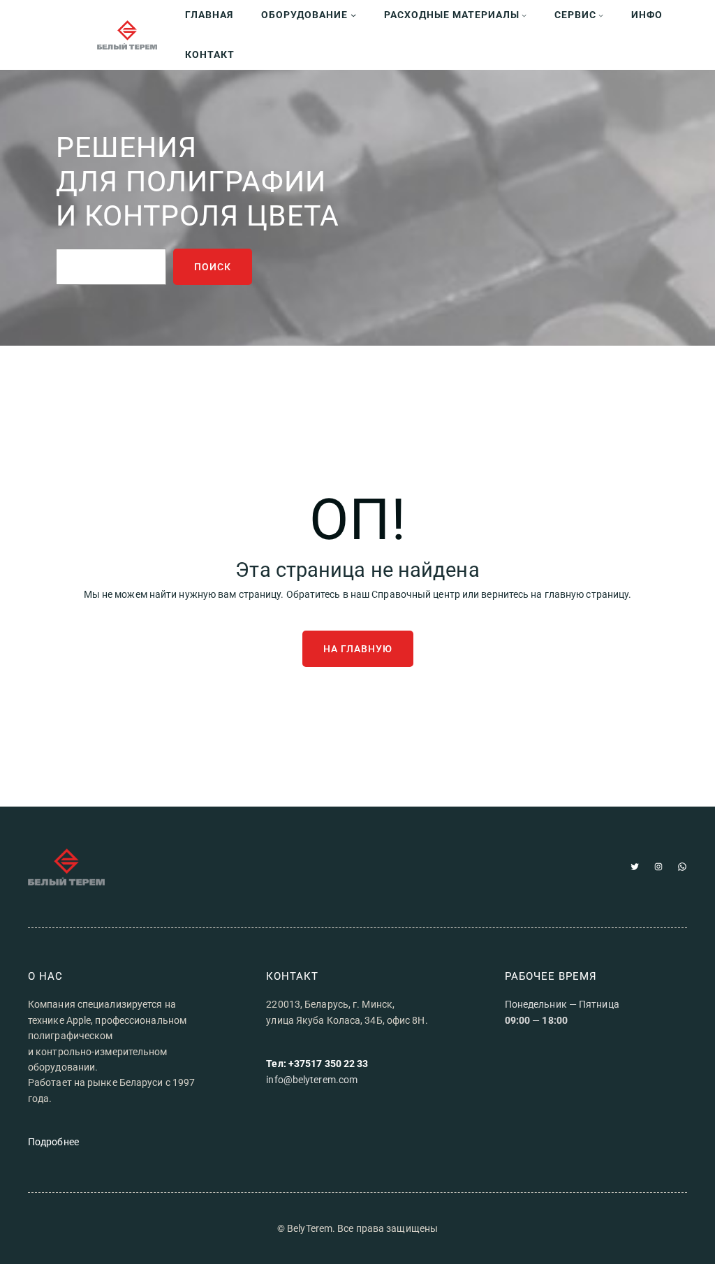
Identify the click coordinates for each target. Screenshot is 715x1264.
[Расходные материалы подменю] (524, 15)
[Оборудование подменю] (353, 14)
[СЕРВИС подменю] (600, 15)
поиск (212, 266)
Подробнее (53, 1141)
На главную (357, 648)
